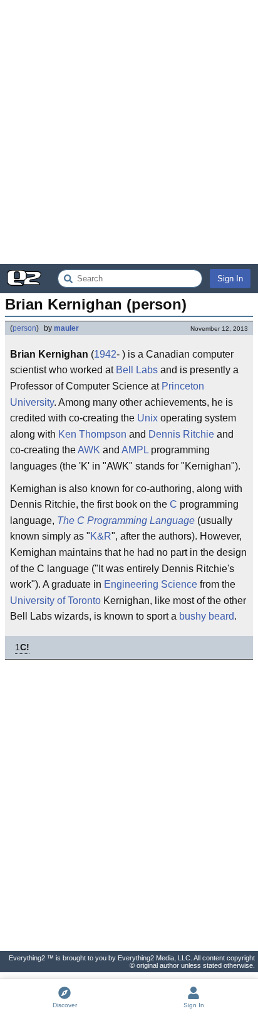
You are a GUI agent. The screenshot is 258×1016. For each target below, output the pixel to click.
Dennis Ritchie (181, 434)
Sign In (230, 278)
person (24, 328)
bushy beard (206, 616)
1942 (105, 354)
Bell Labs (137, 370)
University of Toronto (55, 600)
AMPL (134, 450)
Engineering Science (150, 584)
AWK (89, 450)
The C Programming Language (126, 520)
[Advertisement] (129, 132)
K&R (100, 536)
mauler (66, 328)
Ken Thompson (92, 434)
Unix (147, 418)
